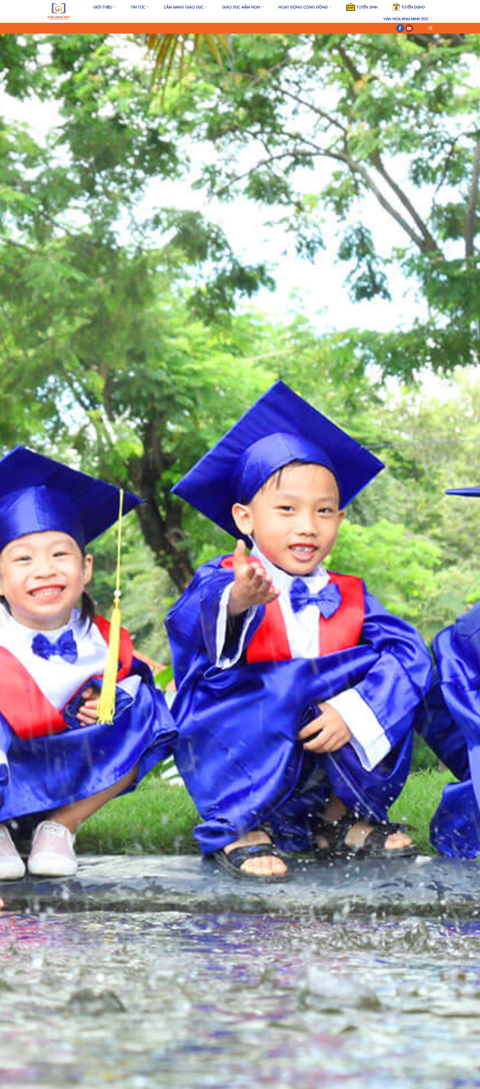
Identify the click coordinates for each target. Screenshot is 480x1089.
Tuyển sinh (367, 7)
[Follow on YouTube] (409, 28)
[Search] (430, 28)
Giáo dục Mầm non (241, 7)
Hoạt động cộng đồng (303, 7)
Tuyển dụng (413, 7)
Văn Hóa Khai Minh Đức (406, 18)
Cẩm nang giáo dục (184, 7)
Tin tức (138, 7)
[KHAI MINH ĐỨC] (59, 11)
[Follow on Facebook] (400, 28)
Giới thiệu (102, 7)
